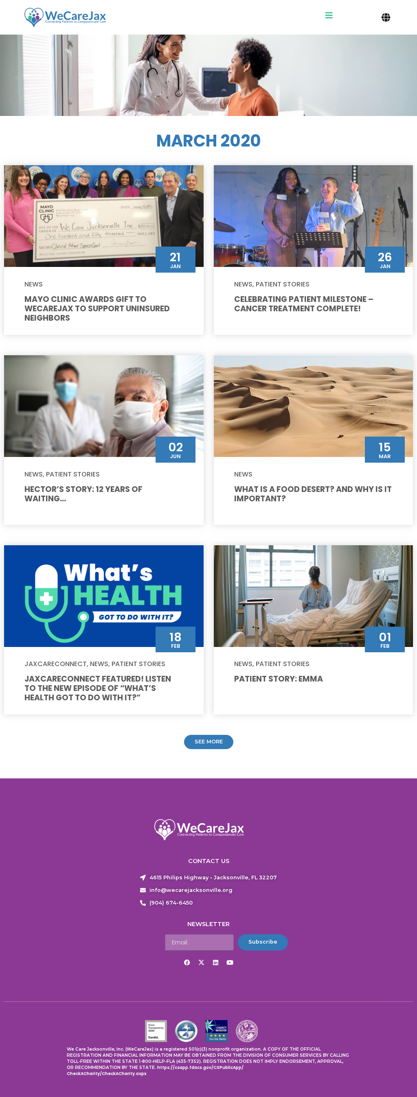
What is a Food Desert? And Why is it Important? (313, 494)
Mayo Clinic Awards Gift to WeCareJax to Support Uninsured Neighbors (97, 308)
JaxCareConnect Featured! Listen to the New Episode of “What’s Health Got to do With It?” (97, 688)
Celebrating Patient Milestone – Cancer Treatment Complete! (303, 304)
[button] (386, 17)
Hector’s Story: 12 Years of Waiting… (83, 494)
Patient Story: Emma (278, 678)
